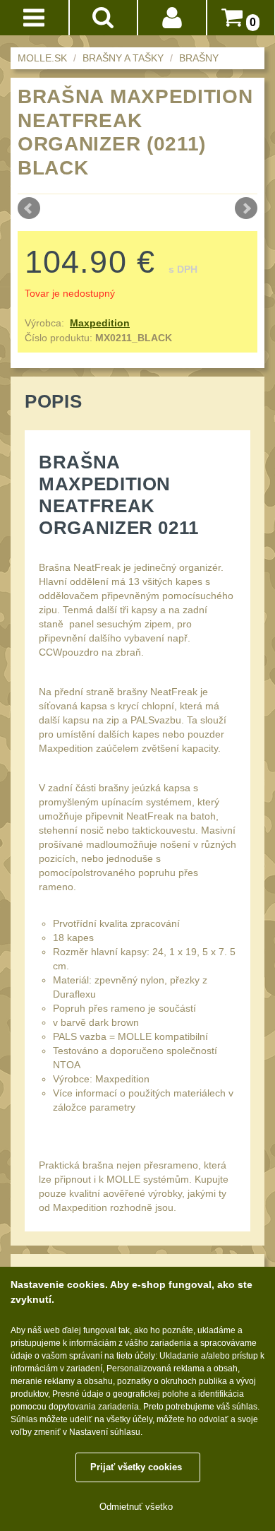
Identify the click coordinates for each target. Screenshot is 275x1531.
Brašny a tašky (123, 58)
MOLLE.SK (42, 58)
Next (246, 208)
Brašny (199, 58)
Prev (29, 208)
